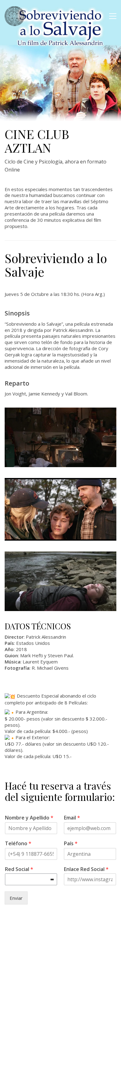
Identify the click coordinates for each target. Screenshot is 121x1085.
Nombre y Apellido (29, 818)
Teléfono (18, 843)
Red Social (19, 869)
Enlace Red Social (86, 869)
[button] (112, 16)
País (71, 843)
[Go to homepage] (15, 16)
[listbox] (31, 879)
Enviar (16, 898)
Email (72, 818)
